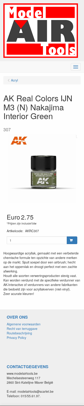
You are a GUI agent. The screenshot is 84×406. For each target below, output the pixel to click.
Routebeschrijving (19, 333)
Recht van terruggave (22, 328)
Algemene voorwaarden (24, 324)
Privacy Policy (16, 337)
